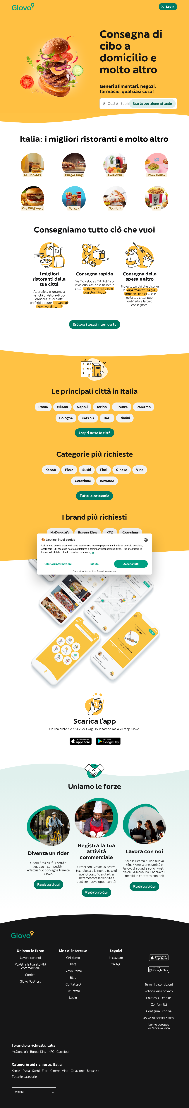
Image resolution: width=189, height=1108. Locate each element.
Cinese (55, 1070)
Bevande (93, 1070)
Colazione (78, 1070)
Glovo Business (30, 981)
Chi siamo (73, 957)
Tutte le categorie (24, 1076)
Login (73, 997)
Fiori (45, 1070)
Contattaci (73, 984)
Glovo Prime (73, 971)
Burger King (38, 1051)
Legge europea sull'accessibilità (159, 1026)
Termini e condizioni (159, 984)
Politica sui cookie (158, 998)
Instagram (116, 957)
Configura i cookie (158, 1011)
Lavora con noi (30, 957)
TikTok (116, 964)
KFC (51, 1051)
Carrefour (63, 1051)
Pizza (26, 1070)
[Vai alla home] (23, 6)
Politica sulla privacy (159, 991)
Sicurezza (73, 991)
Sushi (36, 1070)
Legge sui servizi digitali (158, 1018)
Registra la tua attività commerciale (30, 966)
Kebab (16, 1070)
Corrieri (30, 974)
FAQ (73, 964)
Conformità (159, 1004)
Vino (65, 1070)
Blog (73, 977)
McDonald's (20, 1051)
